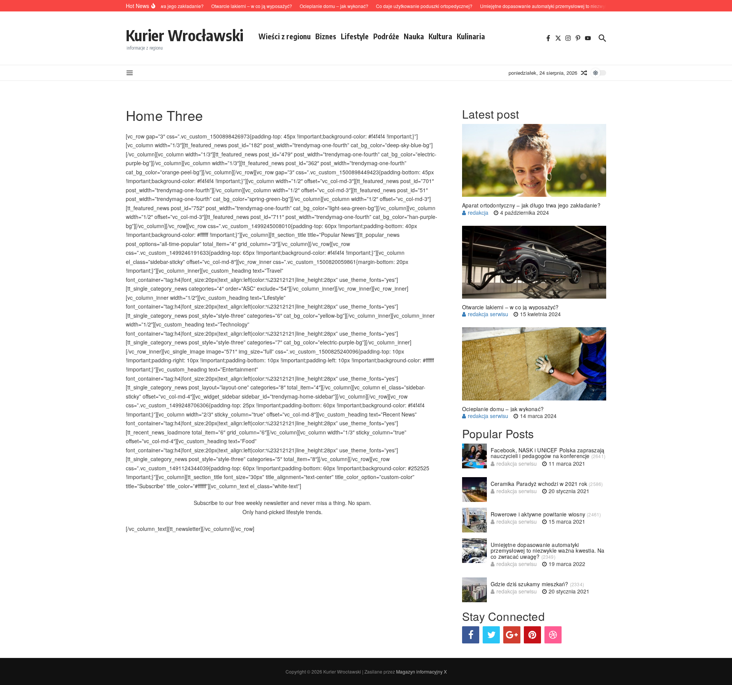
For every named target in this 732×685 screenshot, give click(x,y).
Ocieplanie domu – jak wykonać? (503, 409)
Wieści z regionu (284, 36)
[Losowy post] (584, 73)
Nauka (414, 36)
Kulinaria (471, 36)
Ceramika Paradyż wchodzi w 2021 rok (539, 483)
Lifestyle (355, 36)
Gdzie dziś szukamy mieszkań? (529, 584)
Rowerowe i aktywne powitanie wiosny (538, 514)
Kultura (440, 36)
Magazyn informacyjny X (421, 671)
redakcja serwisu (488, 314)
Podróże (386, 36)
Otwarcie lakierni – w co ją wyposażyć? (510, 307)
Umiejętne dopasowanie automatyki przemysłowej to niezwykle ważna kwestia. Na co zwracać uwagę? (548, 550)
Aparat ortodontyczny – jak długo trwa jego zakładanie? (531, 205)
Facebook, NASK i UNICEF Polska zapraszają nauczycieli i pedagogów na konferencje (547, 453)
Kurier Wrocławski (184, 35)
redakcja (478, 212)
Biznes (325, 36)
